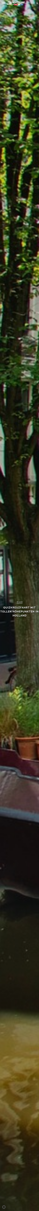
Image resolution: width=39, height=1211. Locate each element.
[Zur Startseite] (17, 3)
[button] (3, 3)
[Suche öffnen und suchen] (37, 2)
